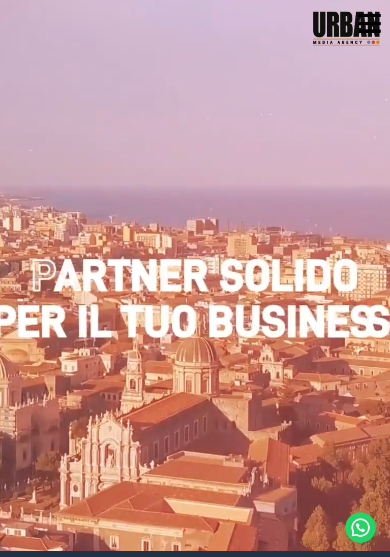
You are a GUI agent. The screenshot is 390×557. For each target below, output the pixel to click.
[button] (360, 527)
